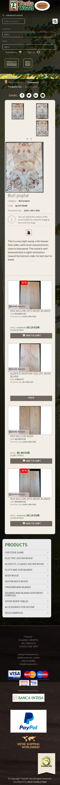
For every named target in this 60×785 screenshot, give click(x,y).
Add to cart (33, 335)
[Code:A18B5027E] (30, 357)
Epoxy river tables (16, 601)
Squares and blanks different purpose (24, 594)
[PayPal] (28, 721)
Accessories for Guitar (19, 607)
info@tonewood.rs (28, 664)
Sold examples (14, 612)
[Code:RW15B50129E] (30, 420)
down (31, 140)
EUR (6, 34)
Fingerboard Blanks (18, 587)
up (27, 140)
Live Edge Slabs (14, 552)
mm (6, 46)
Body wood (12, 575)
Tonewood (33, 82)
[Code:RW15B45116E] (30, 483)
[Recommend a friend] (42, 95)
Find (55, 21)
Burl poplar (24, 200)
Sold (31, 397)
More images (18, 306)
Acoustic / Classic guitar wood (24, 564)
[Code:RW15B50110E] (30, 295)
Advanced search (14, 15)
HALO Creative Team (37, 781)
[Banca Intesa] (28, 698)
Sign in (31, 52)
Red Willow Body (21, 436)
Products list (15, 86)
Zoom (9, 188)
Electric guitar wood (19, 558)
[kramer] (29, 232)
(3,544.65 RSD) (17, 330)
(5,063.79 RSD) (17, 455)
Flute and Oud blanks (18, 569)
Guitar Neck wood (16, 581)
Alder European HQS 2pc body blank (30, 375)
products (11, 52)
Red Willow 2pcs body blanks (30, 311)
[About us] (28, 744)
